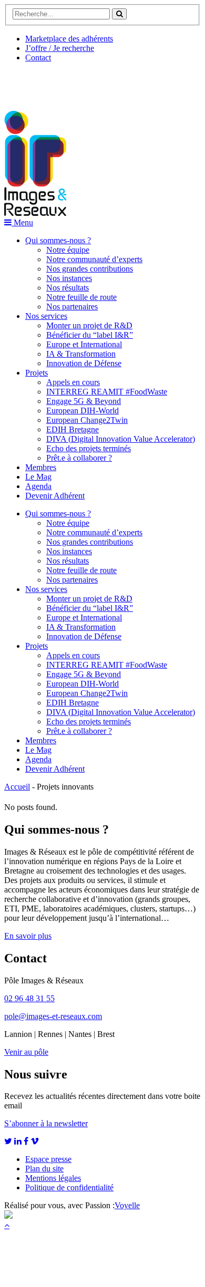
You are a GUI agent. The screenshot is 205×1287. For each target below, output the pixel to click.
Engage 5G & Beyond (83, 401)
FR (82, 82)
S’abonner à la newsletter (46, 1123)
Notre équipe (67, 249)
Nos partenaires (72, 306)
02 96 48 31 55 (29, 998)
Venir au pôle (26, 1051)
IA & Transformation (81, 353)
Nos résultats (67, 287)
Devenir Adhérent (55, 495)
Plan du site (44, 1168)
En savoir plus (28, 935)
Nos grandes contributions (89, 268)
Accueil (17, 786)
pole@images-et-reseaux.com (53, 1016)
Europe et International (84, 344)
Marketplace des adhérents (69, 38)
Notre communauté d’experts (94, 259)
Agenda (38, 486)
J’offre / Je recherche (59, 48)
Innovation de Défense (83, 363)
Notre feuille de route (81, 297)
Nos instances (69, 278)
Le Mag (38, 476)
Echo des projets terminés (88, 448)
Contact (38, 57)
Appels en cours (73, 382)
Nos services (46, 316)
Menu (22, 222)
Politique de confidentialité (69, 1187)
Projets (36, 372)
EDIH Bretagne (72, 429)
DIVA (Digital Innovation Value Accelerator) (120, 438)
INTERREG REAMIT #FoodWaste (106, 391)
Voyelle (127, 1205)
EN (43, 82)
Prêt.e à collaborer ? (79, 457)
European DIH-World (82, 410)
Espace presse (48, 1159)
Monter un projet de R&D (89, 325)
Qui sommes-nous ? (58, 240)
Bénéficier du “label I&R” (89, 334)
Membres (40, 467)
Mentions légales (53, 1178)
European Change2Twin (87, 420)
